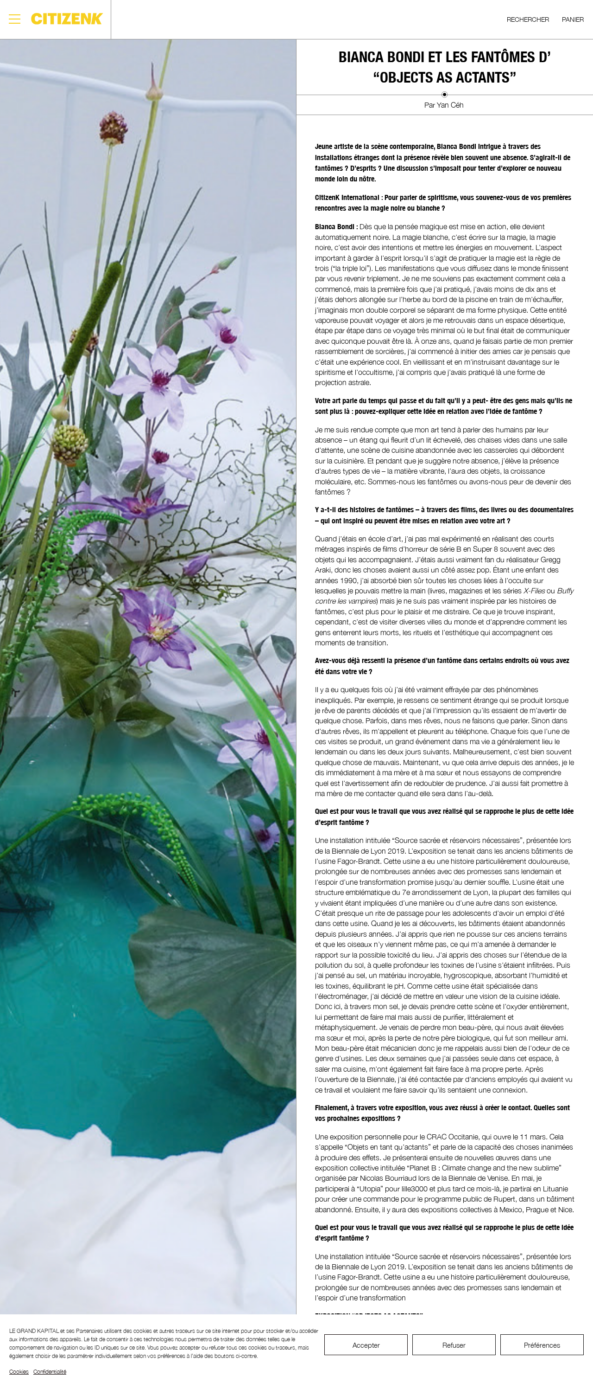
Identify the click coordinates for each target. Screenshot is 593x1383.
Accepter (366, 1345)
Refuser (454, 1345)
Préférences (542, 1345)
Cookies (19, 1371)
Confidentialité (49, 1371)
